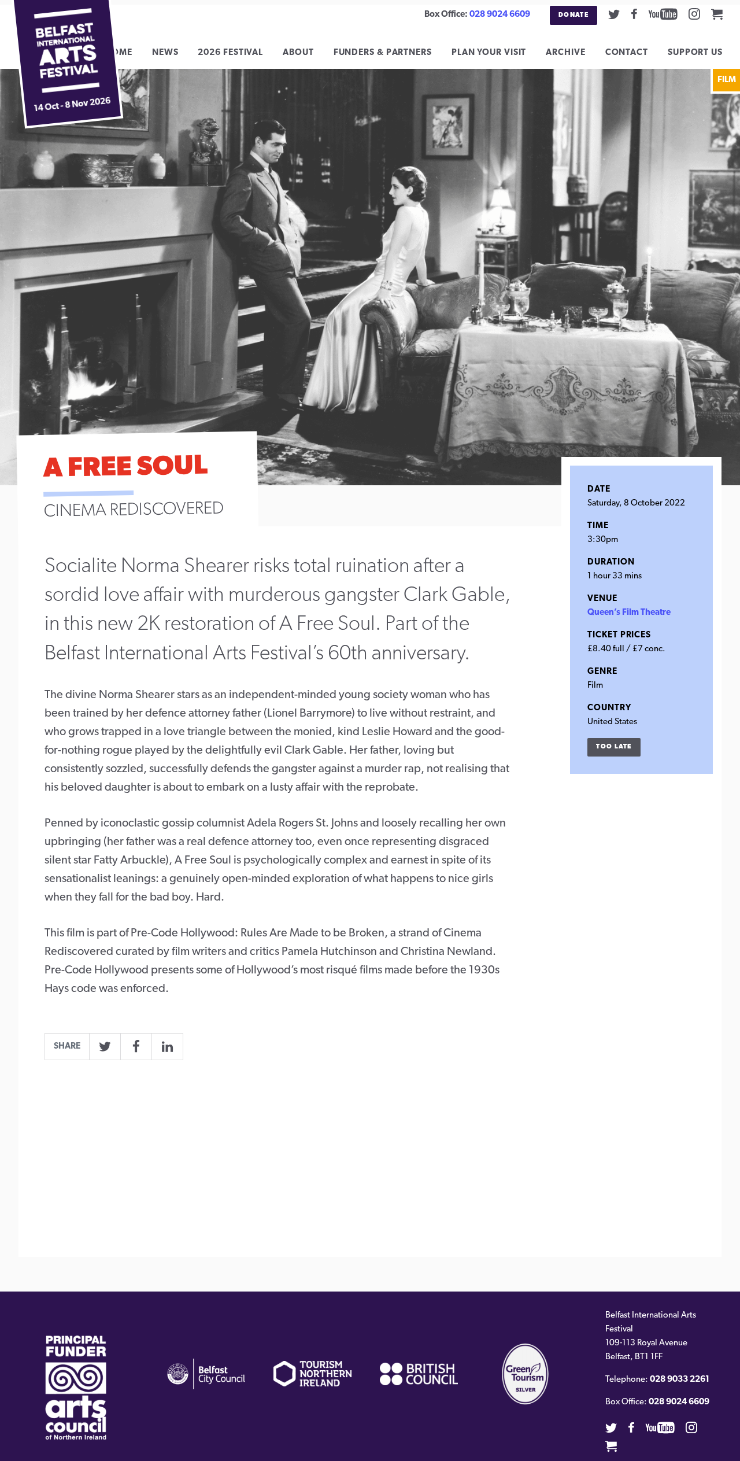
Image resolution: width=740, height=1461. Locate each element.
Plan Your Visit (489, 53)
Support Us (695, 53)
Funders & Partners (383, 53)
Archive (565, 53)
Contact (626, 53)
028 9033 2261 (679, 1379)
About (298, 53)
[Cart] (717, 14)
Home (118, 53)
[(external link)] (76, 1387)
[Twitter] (614, 14)
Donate (573, 15)
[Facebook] (634, 14)
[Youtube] (663, 14)
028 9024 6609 (499, 14)
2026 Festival (230, 53)
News (165, 53)
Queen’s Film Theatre (629, 612)
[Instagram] (694, 14)
